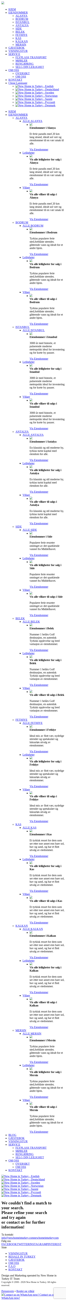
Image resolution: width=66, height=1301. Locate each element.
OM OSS (13, 70)
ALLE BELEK (31, 621)
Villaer (26, 187)
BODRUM (21, 18)
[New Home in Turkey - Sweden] (34, 92)
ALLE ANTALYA (33, 434)
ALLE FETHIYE (33, 722)
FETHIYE (21, 34)
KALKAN (21, 41)
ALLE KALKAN (33, 928)
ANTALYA (22, 25)
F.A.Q (11, 1266)
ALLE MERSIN (32, 1033)
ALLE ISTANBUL (34, 330)
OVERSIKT (22, 73)
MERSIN (20, 44)
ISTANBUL (22, 22)
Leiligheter (28, 152)
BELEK (20, 31)
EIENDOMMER (18, 12)
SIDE (18, 28)
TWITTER (23, 1244)
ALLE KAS (29, 827)
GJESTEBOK (16, 47)
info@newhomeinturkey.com (17, 1237)
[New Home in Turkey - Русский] (35, 102)
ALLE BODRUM (33, 225)
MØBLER (21, 60)
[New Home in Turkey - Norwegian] (36, 95)
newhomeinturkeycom (46, 1237)
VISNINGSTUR (18, 50)
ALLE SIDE (30, 529)
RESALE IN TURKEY (22, 1256)
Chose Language (17, 82)
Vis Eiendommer (39, 149)
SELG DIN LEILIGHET (29, 66)
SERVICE (14, 54)
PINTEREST (53, 1244)
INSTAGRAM (37, 1244)
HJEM (12, 9)
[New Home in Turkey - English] (34, 86)
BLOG (12, 1134)
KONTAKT (15, 79)
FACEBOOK (9, 1244)
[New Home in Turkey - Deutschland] (37, 89)
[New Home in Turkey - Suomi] (33, 99)
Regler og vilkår (25, 1291)
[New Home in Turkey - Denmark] (35, 105)
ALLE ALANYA (32, 121)
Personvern (7, 1291)
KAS (18, 38)
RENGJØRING (24, 63)
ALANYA (21, 15)
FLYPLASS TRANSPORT (31, 57)
